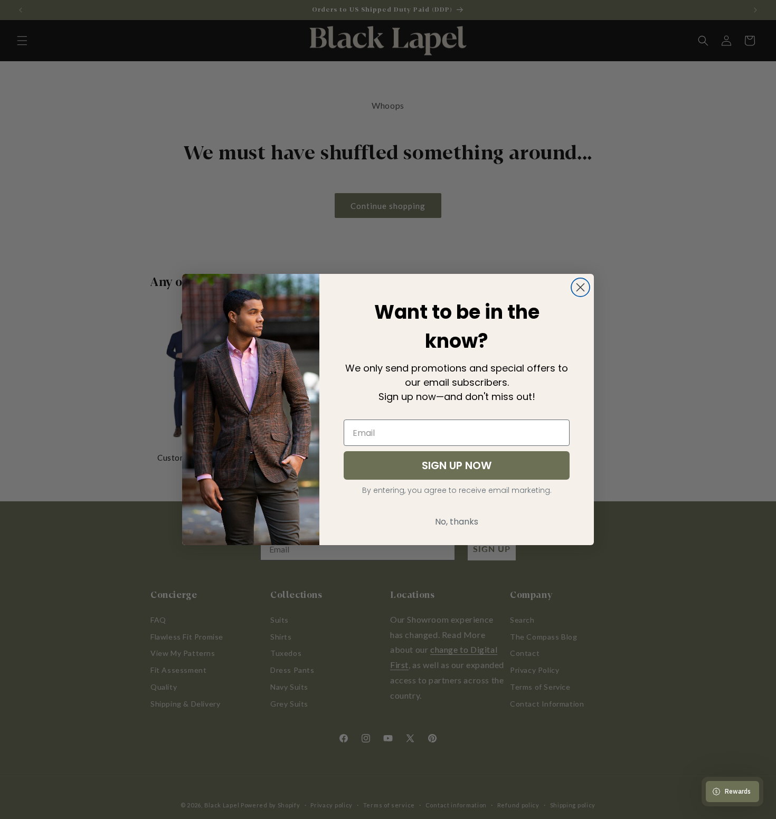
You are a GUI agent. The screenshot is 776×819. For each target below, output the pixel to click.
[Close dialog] (580, 287)
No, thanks (456, 522)
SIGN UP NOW (456, 465)
